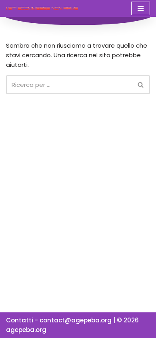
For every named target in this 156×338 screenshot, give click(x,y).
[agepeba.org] (42, 8)
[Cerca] (141, 84)
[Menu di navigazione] (140, 8)
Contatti (19, 320)
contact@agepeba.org (76, 320)
